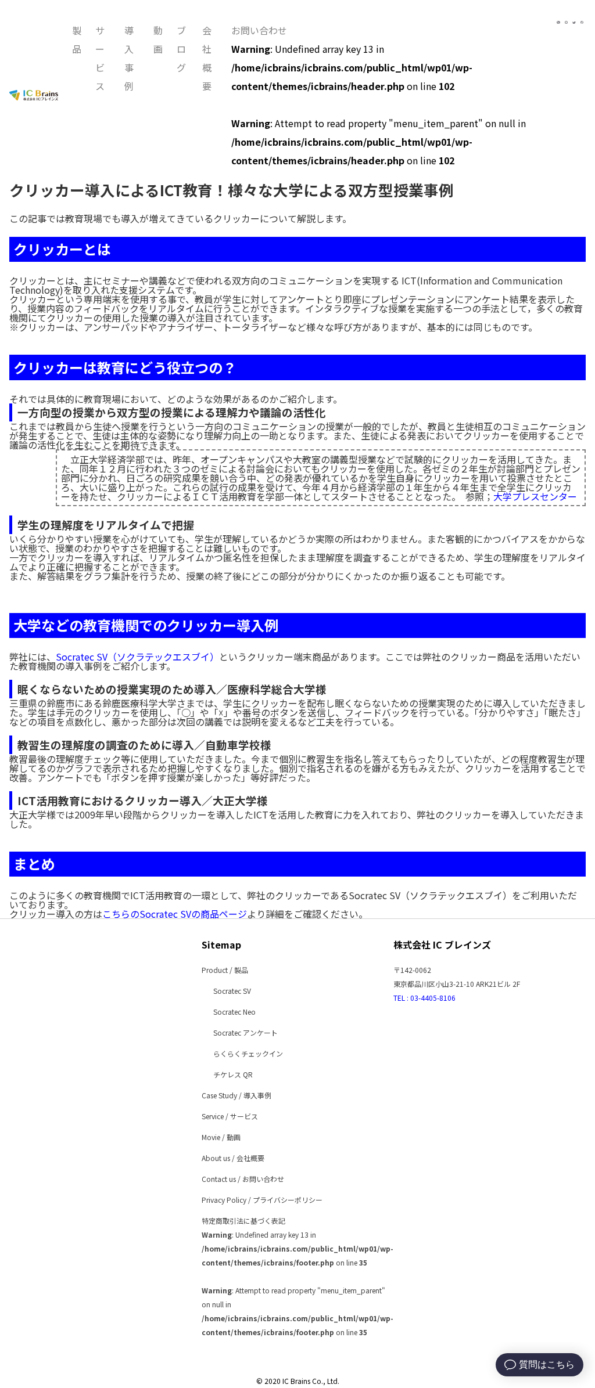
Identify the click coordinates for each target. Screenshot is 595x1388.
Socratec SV (232, 991)
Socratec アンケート (245, 1032)
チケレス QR (233, 1074)
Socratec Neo (234, 1011)
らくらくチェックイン (248, 1053)
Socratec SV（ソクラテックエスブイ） (137, 657)
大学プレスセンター (535, 496)
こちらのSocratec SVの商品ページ (174, 914)
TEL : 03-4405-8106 (424, 998)
